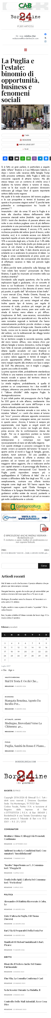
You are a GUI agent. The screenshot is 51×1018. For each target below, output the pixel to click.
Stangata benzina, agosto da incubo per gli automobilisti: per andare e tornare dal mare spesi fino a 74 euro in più (25, 592)
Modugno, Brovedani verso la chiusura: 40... (23, 724)
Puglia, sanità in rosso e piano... (25, 746)
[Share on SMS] (28, 158)
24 (5, 656)
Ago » (11, 670)
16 (46, 647)
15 (39, 647)
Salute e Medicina (12, 677)
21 (32, 651)
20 (25, 651)
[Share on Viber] (34, 158)
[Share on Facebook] (5, 158)
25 (12, 656)
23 (46, 651)
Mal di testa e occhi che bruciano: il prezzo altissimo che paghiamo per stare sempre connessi (25, 584)
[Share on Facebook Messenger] (46, 158)
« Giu (3, 670)
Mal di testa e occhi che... (21, 681)
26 (18, 656)
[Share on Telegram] (40, 158)
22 (39, 651)
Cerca (44, 565)
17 (5, 651)
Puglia (7, 742)
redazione (9, 686)
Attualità (9, 719)
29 (39, 656)
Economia (9, 697)
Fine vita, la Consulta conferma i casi (23, 978)
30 (46, 656)
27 (25, 656)
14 (32, 647)
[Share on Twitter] (11, 158)
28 (32, 656)
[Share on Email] (16, 158)
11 (12, 647)
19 (18, 651)
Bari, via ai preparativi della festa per (23, 930)
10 (5, 647)
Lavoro (18, 719)
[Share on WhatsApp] (22, 158)
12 (18, 647)
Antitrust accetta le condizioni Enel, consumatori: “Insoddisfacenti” (25, 852)
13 (25, 647)
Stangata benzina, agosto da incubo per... (23, 702)
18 (12, 651)
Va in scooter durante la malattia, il (22, 990)
